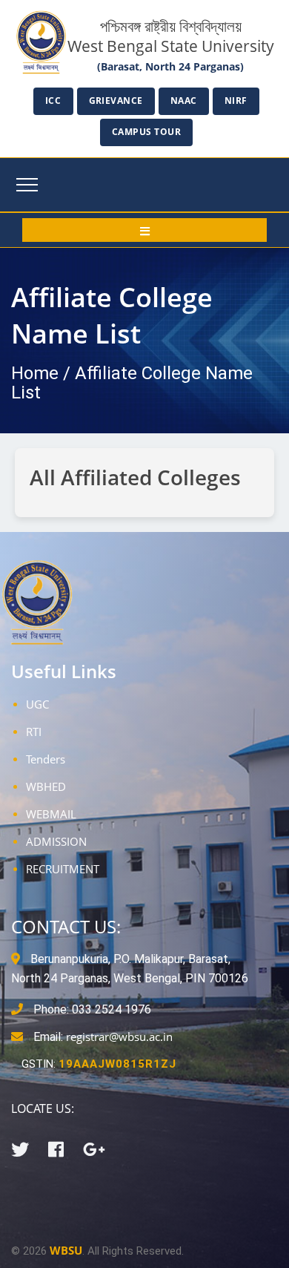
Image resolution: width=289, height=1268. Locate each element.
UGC (37, 704)
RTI (33, 731)
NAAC (183, 100)
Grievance (116, 100)
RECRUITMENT (62, 868)
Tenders (45, 759)
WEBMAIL (51, 814)
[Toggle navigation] (27, 184)
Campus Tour (147, 131)
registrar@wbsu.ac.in (119, 1036)
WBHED (46, 786)
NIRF (236, 100)
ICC (53, 100)
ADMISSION (56, 841)
